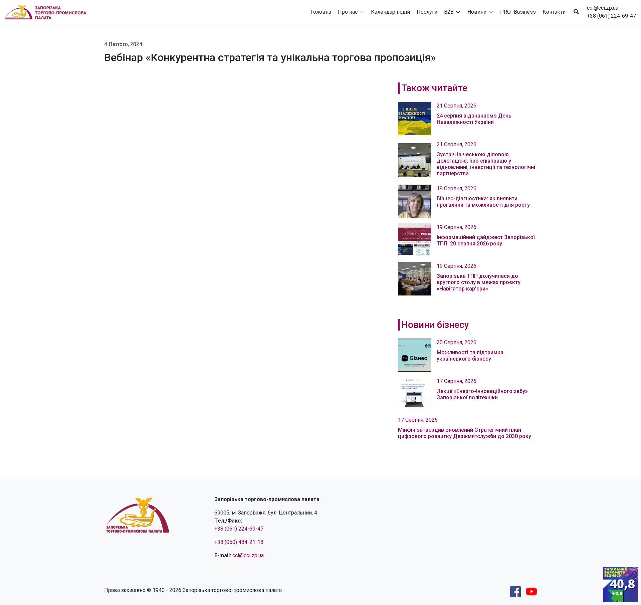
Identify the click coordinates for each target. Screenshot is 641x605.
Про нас (348, 12)
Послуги (427, 12)
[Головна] (48, 12)
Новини (476, 12)
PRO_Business (518, 12)
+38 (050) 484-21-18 (238, 542)
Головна (320, 12)
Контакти (554, 12)
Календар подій (390, 12)
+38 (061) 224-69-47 (611, 16)
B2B (449, 12)
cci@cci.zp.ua (602, 8)
